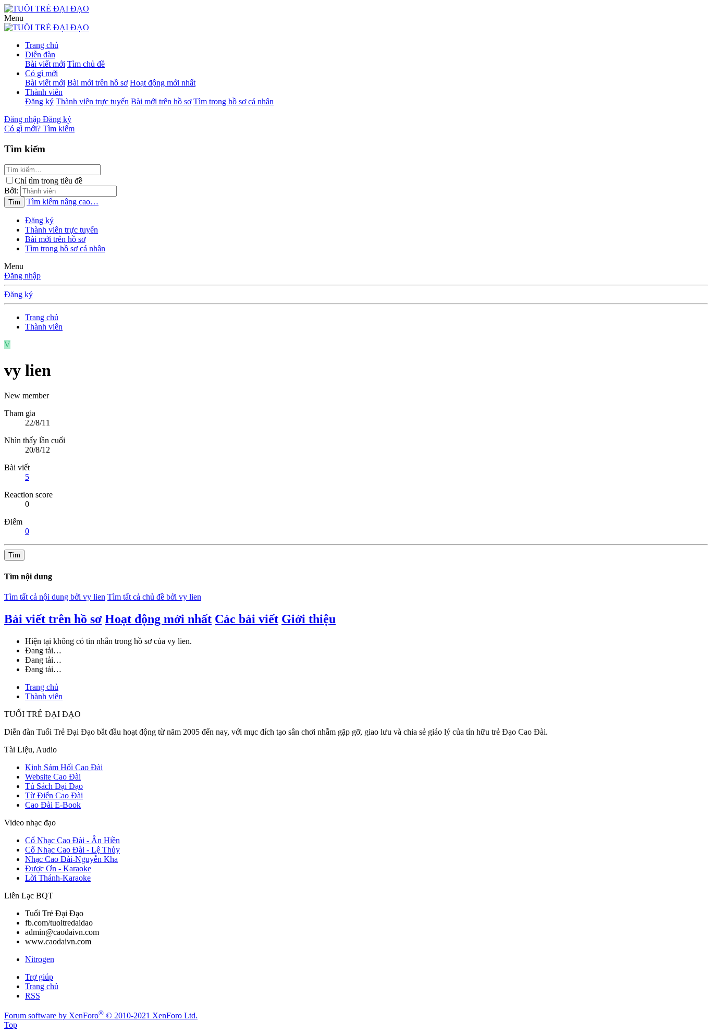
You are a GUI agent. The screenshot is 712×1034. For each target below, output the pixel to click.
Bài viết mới (45, 63)
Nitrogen (39, 959)
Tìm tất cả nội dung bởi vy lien (54, 596)
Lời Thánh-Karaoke (58, 877)
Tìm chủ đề (86, 63)
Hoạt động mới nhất (162, 82)
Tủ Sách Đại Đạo (54, 786)
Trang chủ (41, 45)
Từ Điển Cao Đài (54, 795)
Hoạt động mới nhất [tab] (158, 619)
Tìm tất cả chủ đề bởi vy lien (154, 596)
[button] (13, 18)
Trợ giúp (39, 976)
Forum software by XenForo (101, 1015)
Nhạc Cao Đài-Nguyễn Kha (71, 859)
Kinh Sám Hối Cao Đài (64, 767)
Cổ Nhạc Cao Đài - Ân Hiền (72, 840)
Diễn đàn (40, 54)
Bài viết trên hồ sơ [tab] (53, 619)
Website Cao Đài (53, 776)
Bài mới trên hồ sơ (97, 82)
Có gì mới (41, 73)
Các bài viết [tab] (246, 619)
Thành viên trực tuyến (92, 101)
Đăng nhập (22, 275)
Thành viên (44, 92)
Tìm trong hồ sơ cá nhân (233, 101)
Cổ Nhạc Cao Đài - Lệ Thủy (72, 849)
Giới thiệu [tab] (308, 619)
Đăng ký (39, 101)
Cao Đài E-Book (53, 804)
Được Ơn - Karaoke (58, 868)
